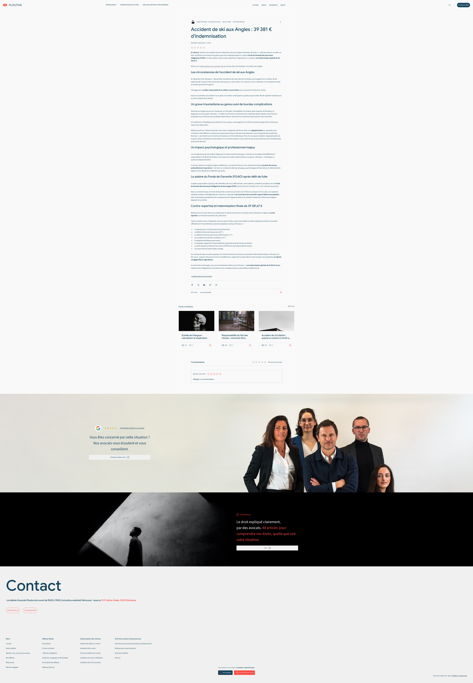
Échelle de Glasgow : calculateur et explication (194, 336)
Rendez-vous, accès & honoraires (18, 653)
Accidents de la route (88, 648)
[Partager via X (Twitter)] (198, 285)
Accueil (8, 643)
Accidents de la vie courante (201, 276)
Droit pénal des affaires (50, 662)
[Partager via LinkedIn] (204, 285)
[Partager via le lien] (210, 285)
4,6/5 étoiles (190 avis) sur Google (132, 428)
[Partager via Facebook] (192, 285)
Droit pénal (46, 643)
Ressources (10, 662)
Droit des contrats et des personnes (128, 639)
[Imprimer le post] (216, 285)
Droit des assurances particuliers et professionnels (133, 643)
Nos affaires (10, 658)
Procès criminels (48, 648)
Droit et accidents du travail (90, 653)
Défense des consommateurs (125, 648)
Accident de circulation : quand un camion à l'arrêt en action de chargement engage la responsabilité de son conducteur (276, 336)
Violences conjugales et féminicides (55, 658)
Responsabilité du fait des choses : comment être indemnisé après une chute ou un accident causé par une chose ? (236, 336)
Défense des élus (48, 667)
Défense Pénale (48, 639)
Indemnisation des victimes (90, 639)
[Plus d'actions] (280, 21)
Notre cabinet (11, 648)
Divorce (117, 658)
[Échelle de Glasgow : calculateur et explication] (196, 321)
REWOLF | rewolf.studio (460, 676)
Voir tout (291, 306)
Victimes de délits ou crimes (90, 643)
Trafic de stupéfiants (49, 653)
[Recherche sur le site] (449, 5)
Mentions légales (12, 667)
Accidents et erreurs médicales (91, 658)
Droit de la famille (121, 653)
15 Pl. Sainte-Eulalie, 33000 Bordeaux (118, 600)
